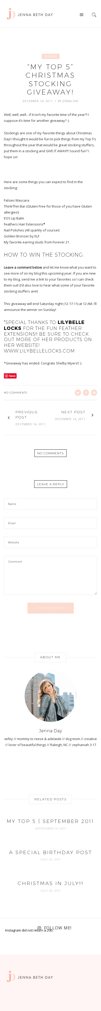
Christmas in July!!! (51, 883)
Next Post (73, 412)
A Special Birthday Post (50, 852)
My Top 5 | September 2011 (50, 821)
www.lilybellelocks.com (39, 351)
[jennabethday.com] (30, 13)
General (50, 56)
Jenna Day (70, 101)
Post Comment (50, 608)
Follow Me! (57, 928)
